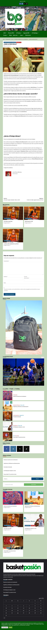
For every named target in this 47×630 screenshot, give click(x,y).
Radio (10, 35)
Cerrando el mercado (8, 221)
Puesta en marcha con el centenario (19, 396)
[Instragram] (22, 4)
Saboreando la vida (29, 221)
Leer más (5, 384)
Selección (15, 35)
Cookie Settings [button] (4, 627)
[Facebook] (20, 4)
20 (23, 610)
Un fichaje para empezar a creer (19, 427)
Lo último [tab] (6, 389)
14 (29, 608)
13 (23, 608)
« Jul (4, 617)
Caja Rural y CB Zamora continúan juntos (20, 406)
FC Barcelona (6, 503)
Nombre (6, 276)
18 (12, 610)
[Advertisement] (23, 126)
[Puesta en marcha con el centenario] (7, 395)
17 (6, 610)
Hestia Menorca (15, 425)
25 (12, 612)
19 (17, 610)
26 (17, 612)
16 (40, 608)
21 (29, 610)
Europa (5, 35)
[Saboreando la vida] (34, 213)
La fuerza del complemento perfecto (11, 243)
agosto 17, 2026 (7, 245)
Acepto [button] (10, 627)
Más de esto (28, 35)
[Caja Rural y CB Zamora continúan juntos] (7, 405)
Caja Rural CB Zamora (16, 405)
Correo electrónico (26, 277)
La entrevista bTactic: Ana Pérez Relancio (13, 378)
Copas (21, 35)
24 (6, 612)
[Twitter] (25, 4)
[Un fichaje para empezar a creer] (7, 426)
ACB (4, 33)
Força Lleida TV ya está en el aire (19, 437)
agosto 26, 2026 (7, 507)
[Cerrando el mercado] (13, 213)
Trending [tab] (17, 389)
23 (40, 610)
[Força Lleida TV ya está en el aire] (7, 436)
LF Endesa (18, 33)
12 (17, 608)
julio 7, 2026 (6, 379)
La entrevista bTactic (7, 376)
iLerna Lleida (17, 435)
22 (35, 610)
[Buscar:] (17, 479)
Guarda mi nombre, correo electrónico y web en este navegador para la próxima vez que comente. (22, 290)
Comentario (6, 261)
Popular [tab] (12, 389)
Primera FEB (11, 33)
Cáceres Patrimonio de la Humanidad (9, 42)
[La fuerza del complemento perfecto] (13, 235)
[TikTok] (27, 4)
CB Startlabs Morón (7, 218)
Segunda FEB (26, 33)
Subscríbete (33, 484)
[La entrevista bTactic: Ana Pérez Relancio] (23, 372)
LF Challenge (35, 33)
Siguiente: (35, 199)
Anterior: (12, 199)
